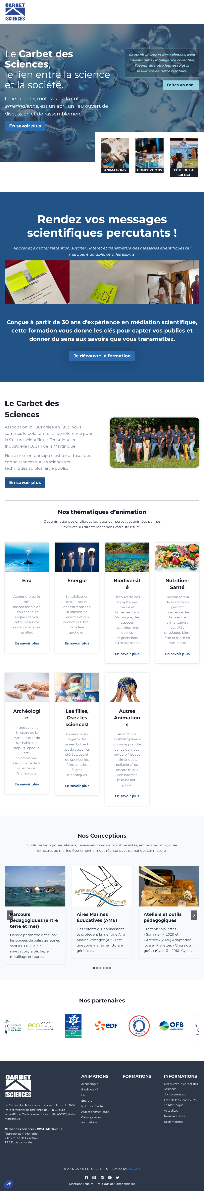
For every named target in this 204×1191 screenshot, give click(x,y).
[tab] (94, 968)
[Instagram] (94, 1177)
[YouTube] (109, 1177)
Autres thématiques (95, 1112)
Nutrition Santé (92, 1106)
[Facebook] (86, 1177)
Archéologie (89, 1084)
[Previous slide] (10, 915)
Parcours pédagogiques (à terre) (163, 920)
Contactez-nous (175, 1094)
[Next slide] (194, 915)
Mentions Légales (81, 1184)
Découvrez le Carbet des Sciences (181, 1086)
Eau (83, 1095)
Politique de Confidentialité (116, 1184)
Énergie (86, 1100)
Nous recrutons (174, 1116)
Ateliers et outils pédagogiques (96, 917)
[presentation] (35, 886)
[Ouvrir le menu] (195, 12)
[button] (8, 1184)
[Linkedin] (102, 1177)
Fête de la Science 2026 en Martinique (180, 1102)
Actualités (171, 1110)
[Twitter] (117, 1177)
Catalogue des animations (91, 1120)
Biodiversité (89, 1089)
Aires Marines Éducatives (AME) (30, 917)
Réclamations (173, 1122)
